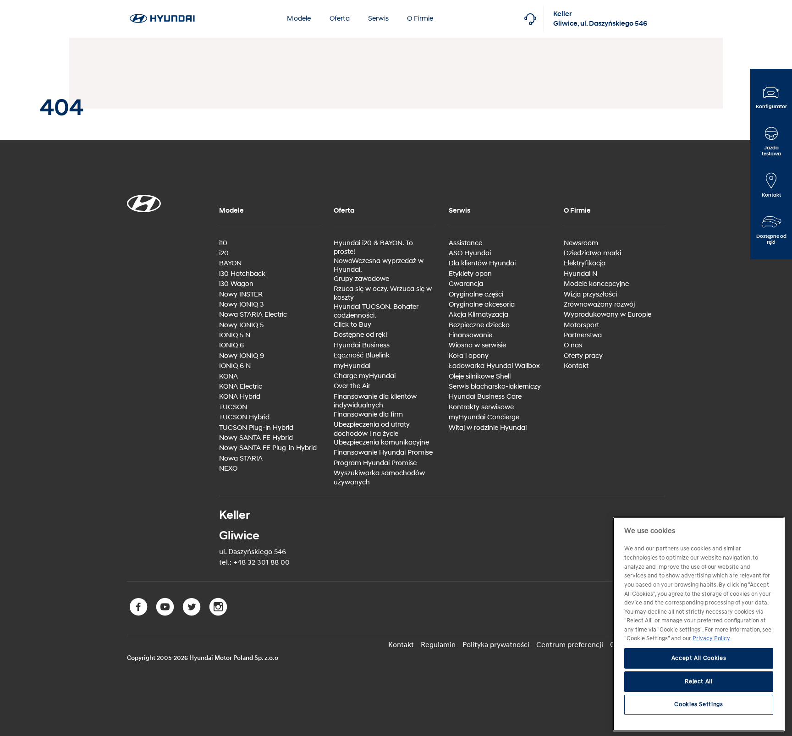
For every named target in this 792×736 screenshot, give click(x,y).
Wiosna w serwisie (477, 345)
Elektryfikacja (584, 263)
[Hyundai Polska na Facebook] (140, 613)
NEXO (228, 468)
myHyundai (352, 366)
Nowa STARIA (241, 458)
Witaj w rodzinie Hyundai (488, 427)
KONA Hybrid (239, 396)
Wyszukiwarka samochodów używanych (379, 478)
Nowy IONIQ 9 (241, 356)
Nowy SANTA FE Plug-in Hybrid (268, 448)
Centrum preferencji (569, 644)
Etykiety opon (470, 273)
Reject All (699, 681)
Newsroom (581, 243)
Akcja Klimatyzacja (478, 314)
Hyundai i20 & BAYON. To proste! (373, 248)
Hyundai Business (362, 345)
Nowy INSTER (241, 294)
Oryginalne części (476, 294)
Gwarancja (466, 284)
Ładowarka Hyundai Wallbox (494, 366)
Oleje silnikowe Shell (480, 376)
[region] (699, 624)
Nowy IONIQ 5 (241, 325)
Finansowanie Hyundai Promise (383, 452)
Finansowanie (470, 335)
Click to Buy (352, 324)
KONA (228, 376)
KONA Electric (240, 386)
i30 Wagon (236, 284)
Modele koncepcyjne (596, 284)
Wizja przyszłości (590, 294)
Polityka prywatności (495, 644)
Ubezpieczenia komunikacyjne (381, 442)
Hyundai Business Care (485, 396)
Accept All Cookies (698, 658)
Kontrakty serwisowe (481, 407)
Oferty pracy (583, 356)
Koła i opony (469, 356)
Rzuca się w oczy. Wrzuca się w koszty (383, 293)
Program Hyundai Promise (375, 463)
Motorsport (581, 325)
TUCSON (233, 407)
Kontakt (576, 366)
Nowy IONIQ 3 (241, 304)
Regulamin (438, 644)
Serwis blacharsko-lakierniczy (495, 386)
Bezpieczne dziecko (479, 325)
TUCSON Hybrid (244, 417)
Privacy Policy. (712, 639)
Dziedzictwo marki (592, 253)
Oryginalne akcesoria (482, 304)
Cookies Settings (698, 705)
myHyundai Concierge (484, 417)
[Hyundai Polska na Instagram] (219, 613)
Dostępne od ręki (360, 334)
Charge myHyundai (365, 376)
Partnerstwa (583, 335)
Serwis (378, 18)
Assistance (465, 243)
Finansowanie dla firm (368, 414)
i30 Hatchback (242, 273)
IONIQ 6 (231, 345)
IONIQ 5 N (234, 335)
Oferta (340, 18)
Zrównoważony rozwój (599, 304)
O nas (573, 345)
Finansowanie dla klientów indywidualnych (375, 401)
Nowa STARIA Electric (253, 314)
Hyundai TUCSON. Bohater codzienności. (376, 311)
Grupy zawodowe (361, 279)
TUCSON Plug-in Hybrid (256, 427)
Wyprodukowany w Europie (607, 314)
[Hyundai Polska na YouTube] (167, 613)
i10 (223, 243)
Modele (299, 18)
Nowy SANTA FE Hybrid (256, 438)
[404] (162, 5)
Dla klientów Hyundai (482, 263)
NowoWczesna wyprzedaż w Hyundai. (379, 266)
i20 (224, 253)
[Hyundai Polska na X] (193, 613)
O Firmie (420, 18)
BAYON (230, 263)
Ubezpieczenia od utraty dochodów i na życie (372, 429)
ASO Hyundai (470, 253)
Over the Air (352, 386)
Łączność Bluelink (362, 355)
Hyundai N (580, 273)
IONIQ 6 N (235, 366)
